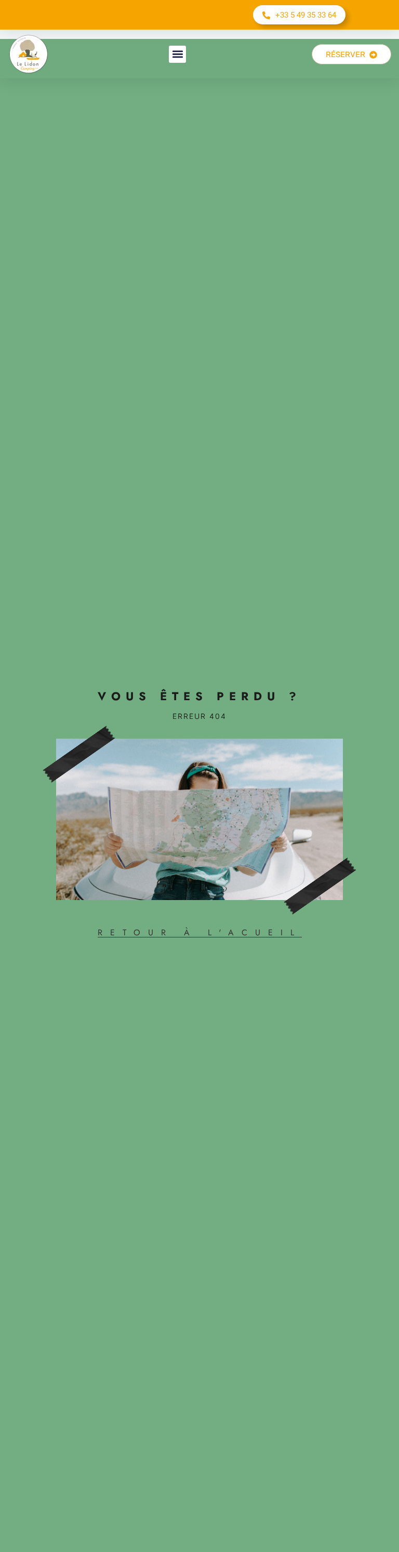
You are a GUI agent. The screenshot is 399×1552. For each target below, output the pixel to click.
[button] (177, 54)
